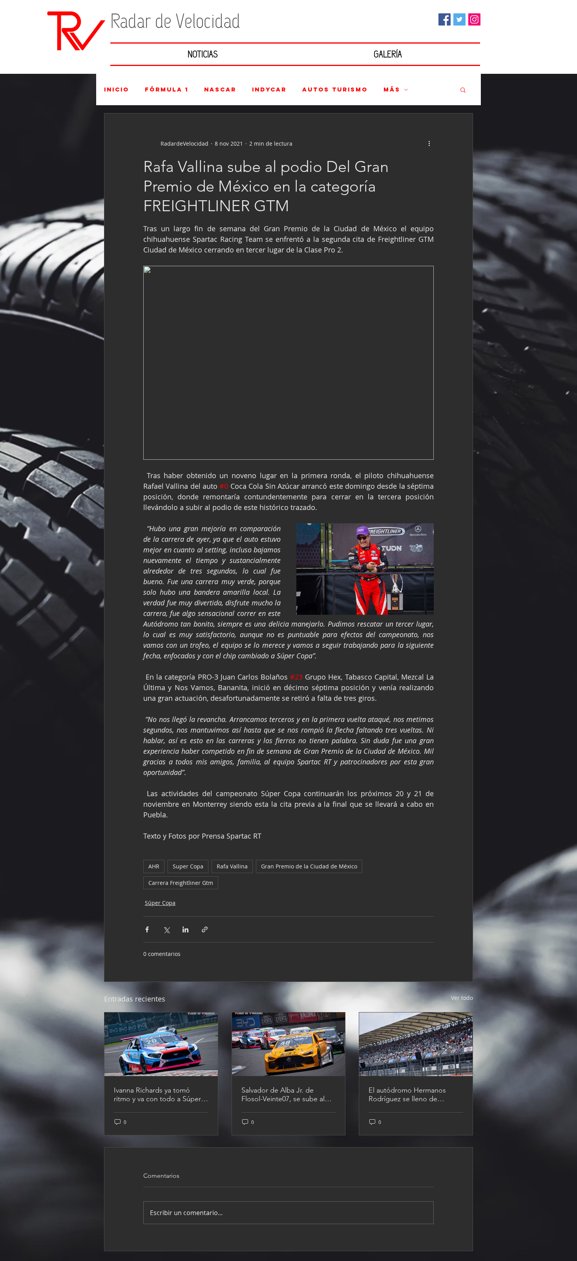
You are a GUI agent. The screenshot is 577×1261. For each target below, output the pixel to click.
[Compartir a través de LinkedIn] (185, 929)
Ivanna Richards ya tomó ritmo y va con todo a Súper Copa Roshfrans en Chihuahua (157, 1094)
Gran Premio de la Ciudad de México (309, 866)
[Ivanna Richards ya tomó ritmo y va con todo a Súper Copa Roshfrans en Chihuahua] (161, 1044)
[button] (463, 89)
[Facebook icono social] (444, 19)
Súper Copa (160, 902)
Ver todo (462, 997)
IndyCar (269, 89)
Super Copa (188, 866)
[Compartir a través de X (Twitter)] (166, 929)
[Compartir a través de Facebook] (147, 929)
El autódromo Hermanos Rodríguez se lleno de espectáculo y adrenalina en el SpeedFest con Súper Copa (412, 1094)
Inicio (116, 89)
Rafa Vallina (232, 866)
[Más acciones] (429, 143)
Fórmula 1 (166, 89)
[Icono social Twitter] (459, 19)
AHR (153, 866)
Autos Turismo (335, 89)
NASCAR (220, 89)
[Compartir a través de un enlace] (204, 929)
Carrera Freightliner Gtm (180, 882)
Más (391, 89)
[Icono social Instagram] (474, 19)
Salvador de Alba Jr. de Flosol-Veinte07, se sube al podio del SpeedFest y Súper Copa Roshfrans (287, 1094)
